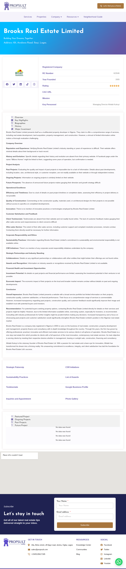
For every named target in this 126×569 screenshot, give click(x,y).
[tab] (65, 117)
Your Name (62, 501)
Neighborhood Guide (93, 17)
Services (28, 17)
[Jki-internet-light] (34, 84)
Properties (41, 17)
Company (55, 17)
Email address (63, 512)
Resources (72, 17)
